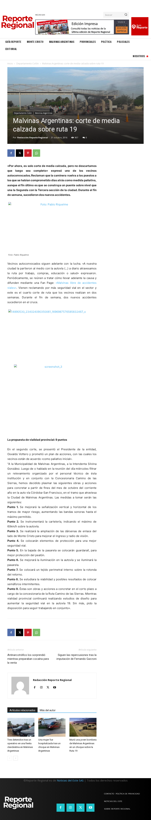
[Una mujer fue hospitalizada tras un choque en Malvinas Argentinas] (51, 727)
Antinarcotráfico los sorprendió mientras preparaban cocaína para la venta (28, 658)
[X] (19, 153)
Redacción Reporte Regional (32, 137)
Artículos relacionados (22, 710)
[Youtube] (56, 687)
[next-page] (15, 758)
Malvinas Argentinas (43, 113)
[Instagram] (43, 687)
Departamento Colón (27, 63)
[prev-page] (9, 758)
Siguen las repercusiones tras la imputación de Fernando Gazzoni (76, 656)
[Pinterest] (28, 153)
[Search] (126, 15)
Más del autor (48, 710)
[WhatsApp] (36, 153)
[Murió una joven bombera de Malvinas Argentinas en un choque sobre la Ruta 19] (82, 727)
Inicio (10, 63)
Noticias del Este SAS (70, 780)
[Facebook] (11, 153)
